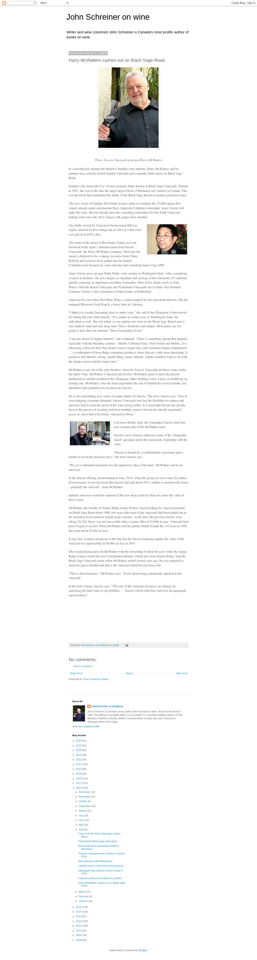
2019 (79, 773)
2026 (79, 740)
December (85, 792)
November (85, 796)
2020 (79, 769)
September (85, 806)
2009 (79, 935)
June (82, 820)
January (83, 901)
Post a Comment (83, 666)
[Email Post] (126, 645)
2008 (79, 940)
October (83, 801)
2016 (79, 787)
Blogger (143, 950)
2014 (79, 911)
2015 (79, 907)
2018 (79, 778)
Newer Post (76, 673)
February (84, 896)
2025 (79, 745)
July (81, 815)
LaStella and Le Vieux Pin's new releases (100, 865)
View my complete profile (86, 726)
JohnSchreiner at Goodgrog (107, 706)
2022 (79, 759)
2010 (79, 930)
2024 (79, 750)
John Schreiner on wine (108, 16)
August (83, 810)
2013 (79, 916)
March (82, 891)
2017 (79, 783)
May (81, 824)
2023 (79, 755)
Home (129, 673)
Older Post (181, 673)
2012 (79, 921)
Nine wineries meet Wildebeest (95, 861)
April (81, 829)
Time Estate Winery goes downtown (97, 841)
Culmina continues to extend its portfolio (100, 878)
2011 (79, 925)
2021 (79, 764)
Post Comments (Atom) (96, 679)
